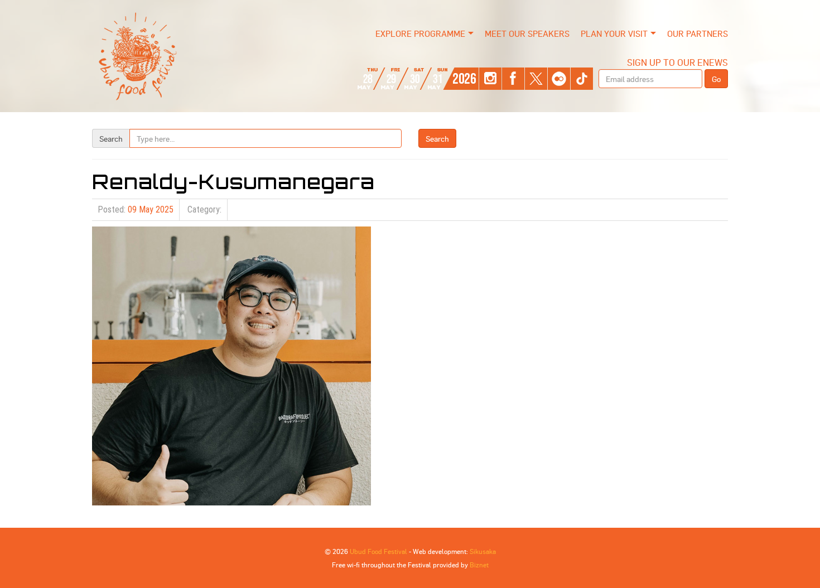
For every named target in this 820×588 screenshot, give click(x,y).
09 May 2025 (150, 209)
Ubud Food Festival (378, 551)
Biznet (479, 564)
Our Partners (697, 33)
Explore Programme (420, 33)
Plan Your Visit (614, 33)
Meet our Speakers (527, 33)
